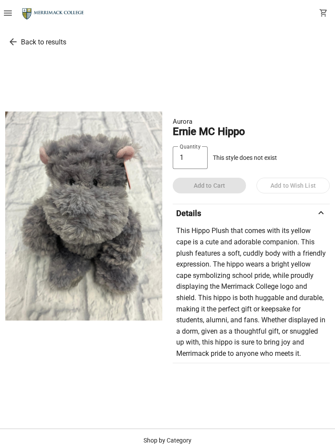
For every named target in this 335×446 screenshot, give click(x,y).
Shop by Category (167, 440)
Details (251, 213)
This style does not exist (245, 158)
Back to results (43, 42)
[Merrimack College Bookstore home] (53, 14)
